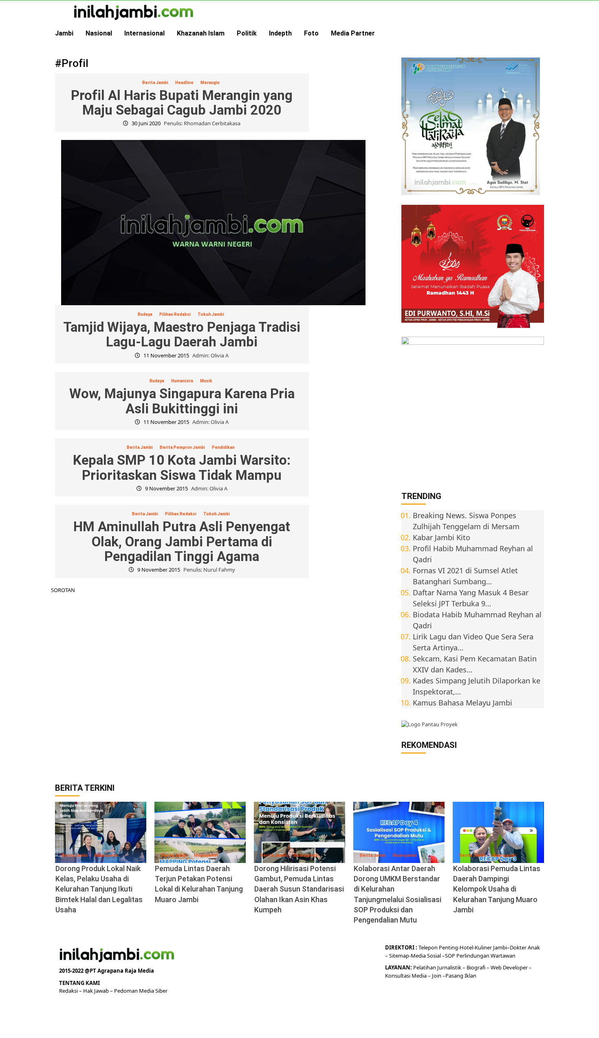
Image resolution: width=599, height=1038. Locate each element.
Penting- (449, 947)
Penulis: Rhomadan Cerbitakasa (202, 123)
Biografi (477, 967)
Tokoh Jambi (211, 314)
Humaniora (182, 381)
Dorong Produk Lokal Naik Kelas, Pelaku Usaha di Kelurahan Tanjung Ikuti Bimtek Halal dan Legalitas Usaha (99, 889)
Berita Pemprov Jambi (182, 447)
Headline (184, 82)
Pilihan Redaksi (175, 314)
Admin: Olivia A (210, 355)
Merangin (210, 82)
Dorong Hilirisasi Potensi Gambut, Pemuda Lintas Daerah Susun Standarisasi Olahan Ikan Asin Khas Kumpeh (299, 889)
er (524, 947)
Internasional (144, 33)
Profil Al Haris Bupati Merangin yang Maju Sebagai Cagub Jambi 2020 (182, 102)
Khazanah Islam (201, 33)
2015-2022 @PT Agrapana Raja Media (106, 970)
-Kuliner (482, 947)
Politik (247, 33)
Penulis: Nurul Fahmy (209, 569)
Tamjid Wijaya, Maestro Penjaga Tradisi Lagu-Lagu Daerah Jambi (181, 334)
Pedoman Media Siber (140, 990)
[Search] (539, 33)
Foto (311, 33)
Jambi (64, 33)
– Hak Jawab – (96, 990)
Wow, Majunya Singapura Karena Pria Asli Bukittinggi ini (182, 401)
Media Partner (353, 33)
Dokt (516, 947)
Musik (206, 381)
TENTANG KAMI (79, 983)
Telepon (428, 947)
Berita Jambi (155, 82)
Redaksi (69, 990)
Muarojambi (107, 855)
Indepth (280, 33)
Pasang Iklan (460, 975)
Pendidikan (223, 447)
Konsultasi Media (406, 975)
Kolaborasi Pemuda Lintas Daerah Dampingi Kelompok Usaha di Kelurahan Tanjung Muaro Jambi (496, 889)
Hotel (466, 947)
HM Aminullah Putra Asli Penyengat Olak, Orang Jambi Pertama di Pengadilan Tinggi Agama (181, 541)
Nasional (99, 33)
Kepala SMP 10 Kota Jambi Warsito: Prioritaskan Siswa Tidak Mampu (182, 467)
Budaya (145, 314)
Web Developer (510, 967)
